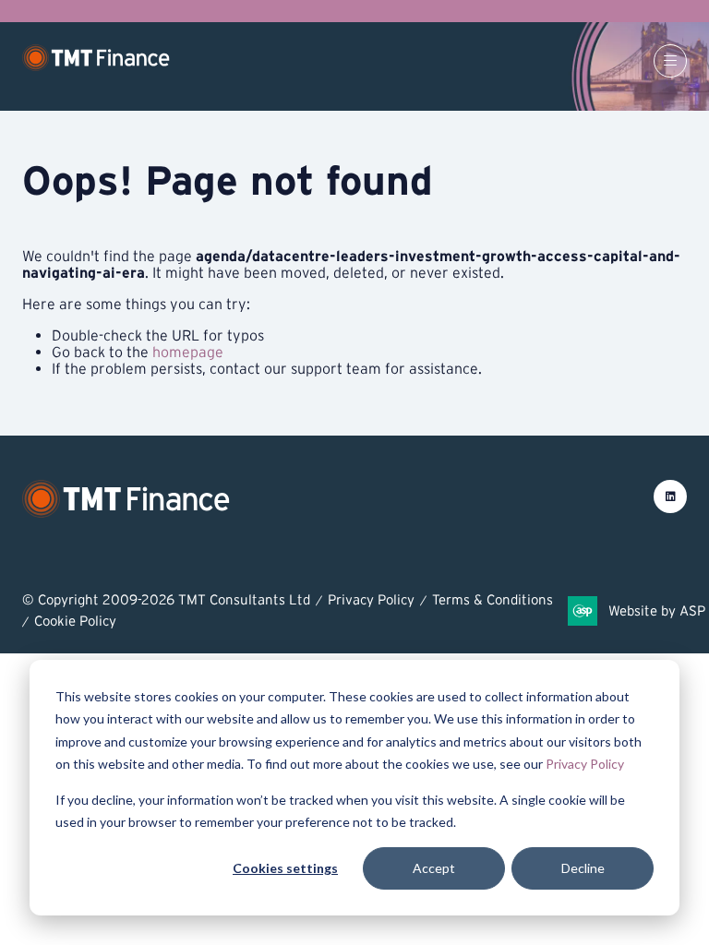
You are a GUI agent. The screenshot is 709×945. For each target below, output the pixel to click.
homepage (187, 351)
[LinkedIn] (670, 496)
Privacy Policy (585, 764)
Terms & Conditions (492, 599)
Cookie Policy (75, 620)
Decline (583, 868)
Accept (434, 868)
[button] (670, 61)
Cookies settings (285, 868)
